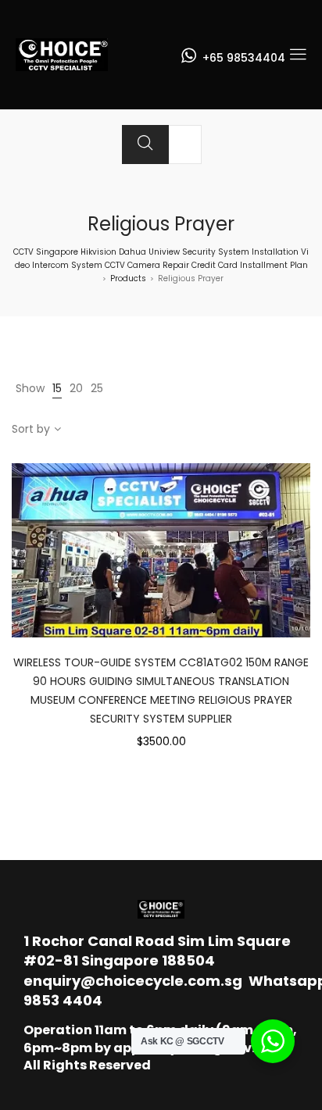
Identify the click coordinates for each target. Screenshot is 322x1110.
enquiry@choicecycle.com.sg (132, 980)
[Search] (145, 144)
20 (76, 388)
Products (128, 278)
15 (57, 388)
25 (97, 388)
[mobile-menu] (297, 54)
